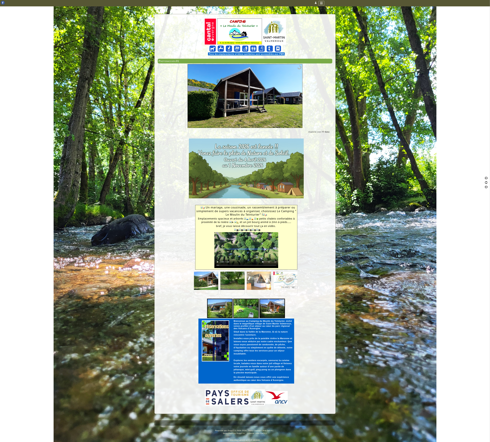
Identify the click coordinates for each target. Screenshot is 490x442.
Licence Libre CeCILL (257, 433)
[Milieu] (486, 182)
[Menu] (321, 3)
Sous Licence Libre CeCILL (261, 430)
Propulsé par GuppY (225, 430)
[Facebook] (3, 3)
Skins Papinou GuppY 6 (234, 433)
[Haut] (486, 178)
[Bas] (486, 187)
